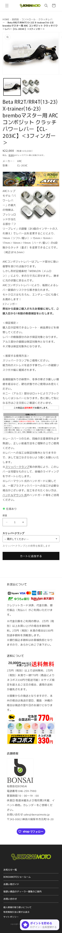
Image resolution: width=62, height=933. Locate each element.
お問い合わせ (10, 898)
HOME (6, 19)
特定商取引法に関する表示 (16, 911)
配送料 (11, 155)
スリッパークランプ (17, 467)
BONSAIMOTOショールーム (17, 876)
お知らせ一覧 (10, 869)
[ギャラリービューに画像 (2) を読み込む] (31, 87)
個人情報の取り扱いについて (17, 907)
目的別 (15, 19)
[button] (7, 5)
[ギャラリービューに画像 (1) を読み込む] (12, 87)
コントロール (29, 19)
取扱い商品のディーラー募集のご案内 (22, 891)
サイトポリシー (11, 916)
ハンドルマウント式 (15, 495)
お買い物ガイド (11, 884)
